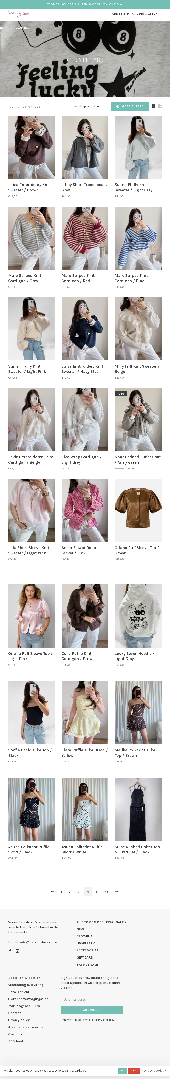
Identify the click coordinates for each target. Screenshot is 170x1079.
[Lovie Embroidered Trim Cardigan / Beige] (31, 420)
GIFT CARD (85, 957)
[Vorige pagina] (52, 891)
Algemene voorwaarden (27, 1027)
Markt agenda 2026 (24, 1006)
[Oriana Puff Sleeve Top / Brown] (138, 511)
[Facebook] (10, 951)
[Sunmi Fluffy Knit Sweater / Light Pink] (31, 329)
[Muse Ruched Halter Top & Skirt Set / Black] (138, 810)
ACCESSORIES (87, 950)
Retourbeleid (18, 992)
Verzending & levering (26, 985)
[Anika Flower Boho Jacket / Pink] (85, 511)
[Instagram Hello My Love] (17, 951)
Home (4, 27)
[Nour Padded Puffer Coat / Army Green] (138, 420)
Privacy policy (19, 1020)
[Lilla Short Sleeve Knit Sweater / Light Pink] (31, 511)
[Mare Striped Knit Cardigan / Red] (85, 239)
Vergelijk (120, 14)
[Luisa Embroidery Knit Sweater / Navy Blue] (85, 329)
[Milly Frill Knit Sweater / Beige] (138, 329)
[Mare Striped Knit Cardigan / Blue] (138, 239)
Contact (14, 1013)
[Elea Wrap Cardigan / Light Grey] (85, 420)
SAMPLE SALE (87, 964)
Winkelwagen (145, 14)
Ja (122, 1070)
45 (106, 891)
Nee (133, 1070)
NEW (80, 929)
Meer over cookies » (154, 1070)
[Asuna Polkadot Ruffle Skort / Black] (31, 810)
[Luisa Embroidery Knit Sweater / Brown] (31, 148)
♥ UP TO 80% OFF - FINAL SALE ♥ (102, 922)
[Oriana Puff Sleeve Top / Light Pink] (31, 616)
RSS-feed (15, 1041)
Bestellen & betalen (24, 978)
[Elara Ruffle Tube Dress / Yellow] (85, 713)
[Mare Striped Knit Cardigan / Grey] (31, 239)
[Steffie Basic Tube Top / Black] (31, 713)
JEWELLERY (86, 943)
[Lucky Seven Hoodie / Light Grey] (138, 616)
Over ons (15, 1034)
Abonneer (92, 1010)
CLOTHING (22, 27)
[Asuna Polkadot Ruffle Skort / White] (85, 810)
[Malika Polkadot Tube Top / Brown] (138, 713)
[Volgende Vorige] (116, 891)
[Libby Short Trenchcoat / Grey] (85, 148)
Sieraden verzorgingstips (28, 999)
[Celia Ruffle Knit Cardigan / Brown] (85, 616)
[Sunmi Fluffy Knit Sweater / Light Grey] (138, 148)
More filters (132, 106)
